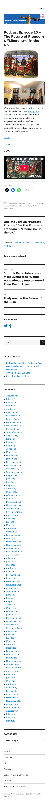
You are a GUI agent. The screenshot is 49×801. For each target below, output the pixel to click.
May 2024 (10, 485)
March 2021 (11, 608)
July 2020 (10, 634)
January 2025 (12, 459)
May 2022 (10, 565)
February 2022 (13, 575)
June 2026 (11, 402)
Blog (6, 763)
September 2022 (14, 551)
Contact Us (9, 781)
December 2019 (13, 658)
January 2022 (12, 578)
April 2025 (11, 449)
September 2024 (14, 472)
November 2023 (13, 505)
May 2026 (11, 406)
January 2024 (12, 498)
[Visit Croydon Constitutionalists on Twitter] (6, 326)
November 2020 (13, 621)
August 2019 (12, 671)
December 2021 (13, 581)
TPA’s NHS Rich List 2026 (18, 373)
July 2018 (10, 714)
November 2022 (13, 545)
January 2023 (12, 538)
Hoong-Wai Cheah (11, 206)
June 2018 (10, 717)
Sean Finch (36, 108)
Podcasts (8, 769)
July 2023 (10, 518)
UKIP (11, 208)
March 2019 (11, 687)
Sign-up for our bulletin (15, 786)
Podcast (36, 206)
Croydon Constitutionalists (14, 794)
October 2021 (12, 588)
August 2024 (12, 475)
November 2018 (13, 701)
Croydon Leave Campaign (16, 775)
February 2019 (13, 691)
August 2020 (12, 631)
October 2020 (12, 624)
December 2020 (13, 618)
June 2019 (10, 678)
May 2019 (10, 681)
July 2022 (10, 558)
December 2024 (13, 462)
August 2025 (12, 435)
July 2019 (10, 674)
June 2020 (11, 638)
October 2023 (12, 508)
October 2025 (12, 429)
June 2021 (10, 598)
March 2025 (11, 452)
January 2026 (12, 419)
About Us (8, 757)
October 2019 (12, 664)
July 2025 (10, 439)
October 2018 (12, 704)
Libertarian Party (25, 206)
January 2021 (12, 614)
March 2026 (12, 412)
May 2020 (10, 641)
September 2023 (14, 512)
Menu (41, 9)
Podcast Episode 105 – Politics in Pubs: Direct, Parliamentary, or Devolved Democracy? (24, 366)
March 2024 (11, 492)
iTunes (7, 144)
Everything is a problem (17, 376)
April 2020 (11, 644)
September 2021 (13, 591)
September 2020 (14, 628)
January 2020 (12, 654)
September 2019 (14, 668)
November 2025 (13, 425)
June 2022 (11, 561)
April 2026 (11, 409)
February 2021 (13, 611)
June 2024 (11, 482)
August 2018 (12, 711)
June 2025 (11, 442)
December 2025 (13, 422)
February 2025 (13, 455)
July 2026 (10, 399)
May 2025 (10, 445)
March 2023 (11, 532)
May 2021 (10, 601)
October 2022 (12, 548)
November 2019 (13, 661)
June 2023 (11, 522)
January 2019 (12, 694)
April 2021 (11, 605)
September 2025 (14, 432)
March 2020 (11, 648)
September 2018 (13, 707)
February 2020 (13, 651)
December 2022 (13, 542)
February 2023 (13, 535)
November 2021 (13, 585)
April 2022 (11, 568)
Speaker (7, 138)
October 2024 (12, 469)
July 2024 (10, 478)
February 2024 (13, 495)
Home (7, 752)
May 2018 (10, 721)
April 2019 (11, 684)
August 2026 (12, 396)
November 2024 (13, 465)
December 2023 (13, 502)
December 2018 (13, 697)
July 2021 (10, 595)
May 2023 (10, 525)
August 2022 (12, 555)
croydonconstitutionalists (17, 203)
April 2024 (11, 488)
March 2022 (11, 571)
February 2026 (13, 415)
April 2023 (11, 528)
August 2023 (12, 515)
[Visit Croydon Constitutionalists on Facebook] (10, 326)
